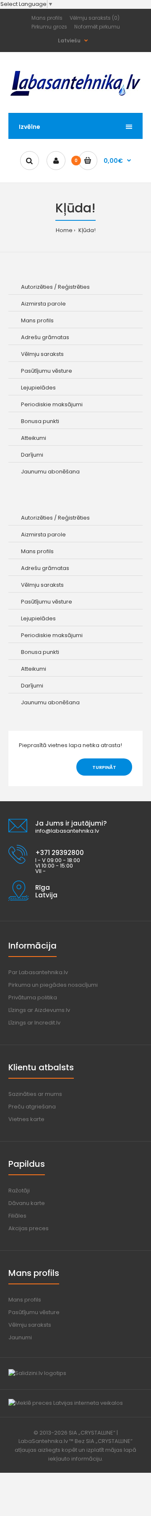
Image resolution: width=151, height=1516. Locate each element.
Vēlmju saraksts (42, 354)
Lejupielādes (38, 388)
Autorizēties (37, 287)
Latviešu (69, 40)
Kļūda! (86, 230)
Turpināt (104, 767)
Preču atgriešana (32, 1107)
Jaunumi (20, 1337)
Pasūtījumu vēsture (46, 371)
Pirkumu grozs (49, 26)
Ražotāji (19, 1191)
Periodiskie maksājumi (52, 404)
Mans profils (46, 17)
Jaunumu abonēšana (50, 472)
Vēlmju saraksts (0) (95, 17)
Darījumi (32, 455)
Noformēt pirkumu (97, 26)
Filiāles (17, 1216)
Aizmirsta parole (43, 304)
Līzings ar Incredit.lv (34, 1023)
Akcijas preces (28, 1228)
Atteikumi (33, 438)
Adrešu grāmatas (45, 337)
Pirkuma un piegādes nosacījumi (53, 985)
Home (64, 230)
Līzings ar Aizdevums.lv (39, 1010)
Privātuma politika (32, 997)
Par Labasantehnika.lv (38, 972)
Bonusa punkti (40, 421)
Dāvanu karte (26, 1203)
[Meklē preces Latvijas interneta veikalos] (65, 1403)
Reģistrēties (74, 287)
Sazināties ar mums (35, 1094)
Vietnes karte (26, 1119)
